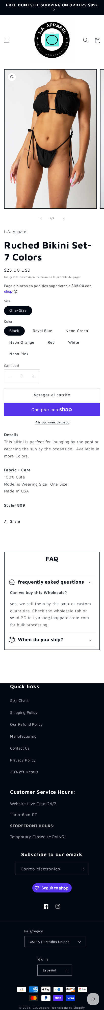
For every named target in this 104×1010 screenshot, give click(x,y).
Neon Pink (19, 354)
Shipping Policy (23, 712)
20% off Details (24, 772)
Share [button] (15, 521)
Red (51, 342)
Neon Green (77, 330)
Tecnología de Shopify (68, 1007)
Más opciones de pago (52, 422)
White (73, 342)
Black (14, 330)
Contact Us (20, 748)
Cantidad (11, 365)
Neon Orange (22, 342)
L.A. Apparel (41, 1007)
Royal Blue (43, 330)
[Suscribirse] (82, 869)
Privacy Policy (23, 760)
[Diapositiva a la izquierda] (40, 218)
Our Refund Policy (26, 724)
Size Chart (19, 700)
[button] (6, 40)
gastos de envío (21, 276)
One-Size (18, 310)
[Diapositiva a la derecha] (63, 218)
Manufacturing (23, 736)
